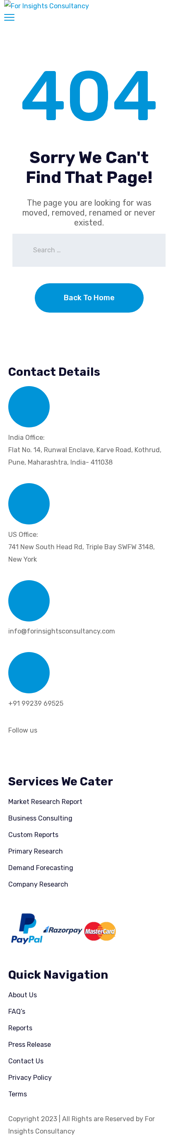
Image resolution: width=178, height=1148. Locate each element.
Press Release (29, 1044)
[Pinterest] (63, 753)
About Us (22, 995)
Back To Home (89, 297)
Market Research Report (45, 802)
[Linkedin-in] (18, 753)
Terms (17, 1094)
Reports (20, 1028)
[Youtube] (85, 753)
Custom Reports (33, 835)
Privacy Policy (30, 1078)
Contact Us (25, 1061)
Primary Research (35, 851)
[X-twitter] (41, 753)
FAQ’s (16, 1011)
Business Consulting (40, 818)
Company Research (38, 884)
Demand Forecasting (40, 868)
